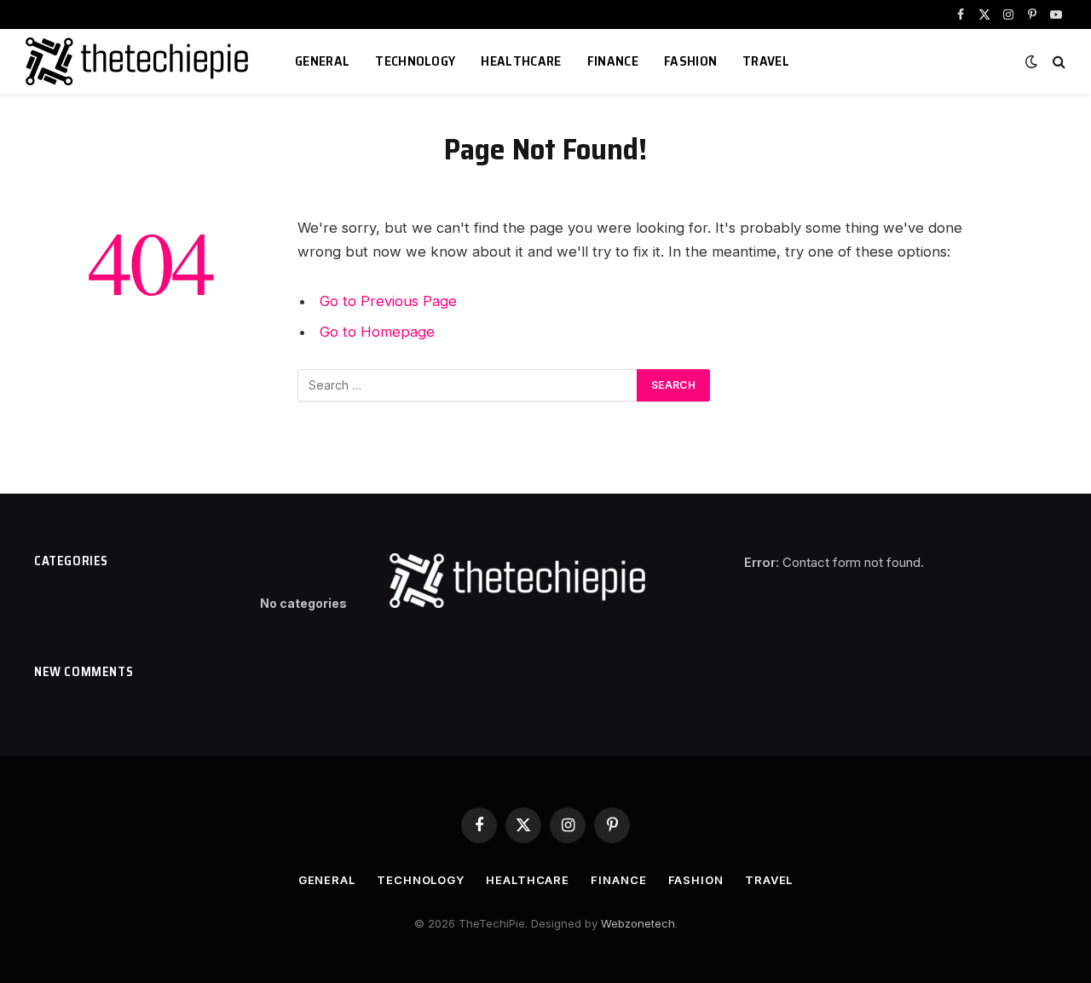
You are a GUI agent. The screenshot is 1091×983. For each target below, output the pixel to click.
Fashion (690, 61)
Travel (765, 61)
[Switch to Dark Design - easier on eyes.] (1031, 61)
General (322, 61)
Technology (415, 61)
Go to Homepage (377, 331)
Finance (612, 61)
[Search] (1057, 62)
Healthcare (521, 61)
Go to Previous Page (388, 300)
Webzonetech (638, 923)
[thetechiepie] (139, 61)
